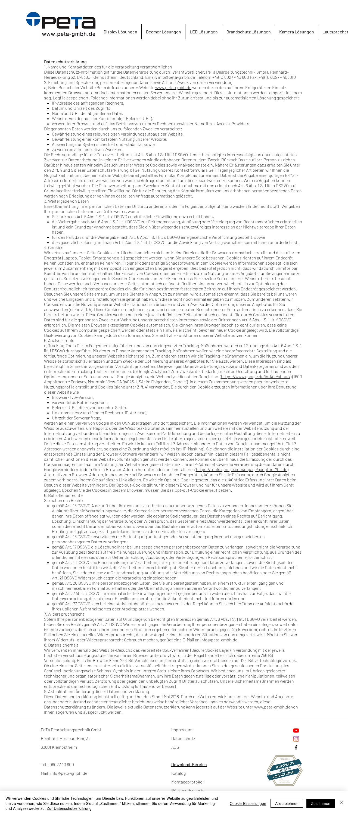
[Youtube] (296, 731)
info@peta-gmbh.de (176, 77)
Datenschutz (183, 738)
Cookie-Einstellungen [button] (248, 803)
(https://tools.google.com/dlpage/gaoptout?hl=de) (241, 469)
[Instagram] (296, 739)
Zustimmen (320, 803)
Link (123, 479)
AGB (175, 747)
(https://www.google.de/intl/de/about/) (255, 376)
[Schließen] (341, 803)
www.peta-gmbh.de (173, 87)
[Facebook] (296, 747)
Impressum (181, 729)
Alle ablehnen (287, 803)
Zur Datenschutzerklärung (69, 808)
